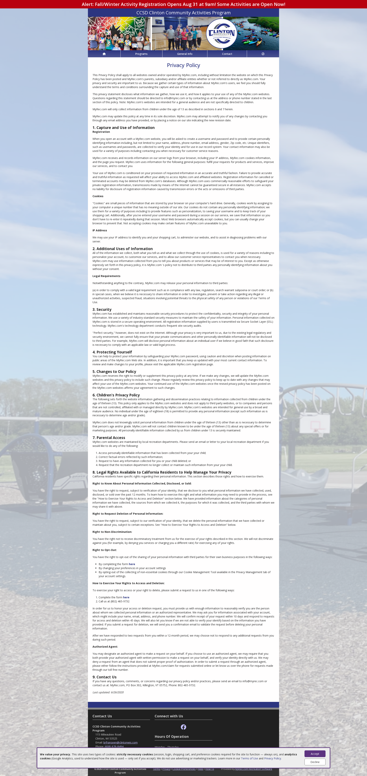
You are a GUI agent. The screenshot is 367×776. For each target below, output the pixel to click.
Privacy (166, 769)
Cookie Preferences (184, 769)
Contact (227, 54)
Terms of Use (249, 758)
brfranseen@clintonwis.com (120, 742)
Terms (156, 769)
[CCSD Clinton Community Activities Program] (183, 33)
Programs (141, 54)
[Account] (263, 53)
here (132, 564)
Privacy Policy (272, 758)
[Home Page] (104, 53)
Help (200, 769)
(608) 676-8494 (114, 746)
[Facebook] (183, 727)
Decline (315, 762)
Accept (315, 754)
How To (209, 769)
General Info (184, 54)
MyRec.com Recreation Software (253, 769)
